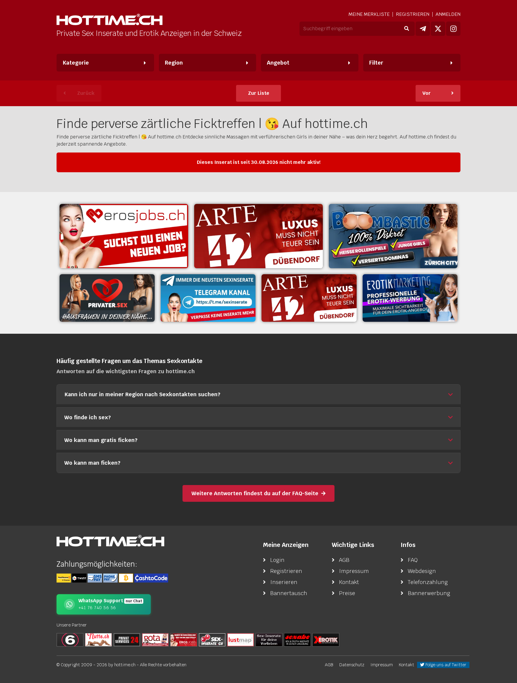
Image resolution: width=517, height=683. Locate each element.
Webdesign (422, 571)
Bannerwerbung (429, 593)
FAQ (413, 560)
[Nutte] (98, 639)
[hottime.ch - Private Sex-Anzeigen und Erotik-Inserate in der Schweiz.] (109, 20)
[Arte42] (258, 236)
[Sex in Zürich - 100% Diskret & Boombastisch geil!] (393, 236)
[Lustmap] (240, 639)
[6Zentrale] (70, 639)
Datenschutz (351, 664)
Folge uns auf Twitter (445, 664)
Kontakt (349, 582)
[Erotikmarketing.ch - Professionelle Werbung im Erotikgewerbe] (410, 298)
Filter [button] (376, 62)
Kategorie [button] (76, 62)
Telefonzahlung (428, 582)
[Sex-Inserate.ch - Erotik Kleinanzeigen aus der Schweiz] (212, 639)
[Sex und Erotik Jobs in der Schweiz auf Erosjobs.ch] (183, 639)
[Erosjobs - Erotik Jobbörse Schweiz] (124, 236)
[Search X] (269, 639)
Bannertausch (288, 593)
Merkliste (369, 14)
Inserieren (283, 582)
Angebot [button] (278, 62)
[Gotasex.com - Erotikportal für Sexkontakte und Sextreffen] (155, 639)
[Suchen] (406, 29)
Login (277, 560)
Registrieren (412, 14)
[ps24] (126, 639)
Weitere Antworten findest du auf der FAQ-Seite (254, 493)
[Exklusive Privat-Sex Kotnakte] (107, 298)
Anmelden (448, 14)
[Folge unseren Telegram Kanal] (423, 29)
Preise (347, 593)
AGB (344, 560)
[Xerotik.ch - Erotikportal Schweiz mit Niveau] (325, 639)
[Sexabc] (297, 639)
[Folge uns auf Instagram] (453, 29)
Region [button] (174, 62)
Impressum (354, 571)
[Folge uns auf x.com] (438, 29)
